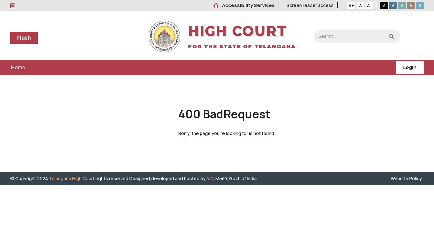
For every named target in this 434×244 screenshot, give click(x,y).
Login (410, 67)
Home (18, 67)
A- (369, 6)
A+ (351, 6)
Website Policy (407, 178)
